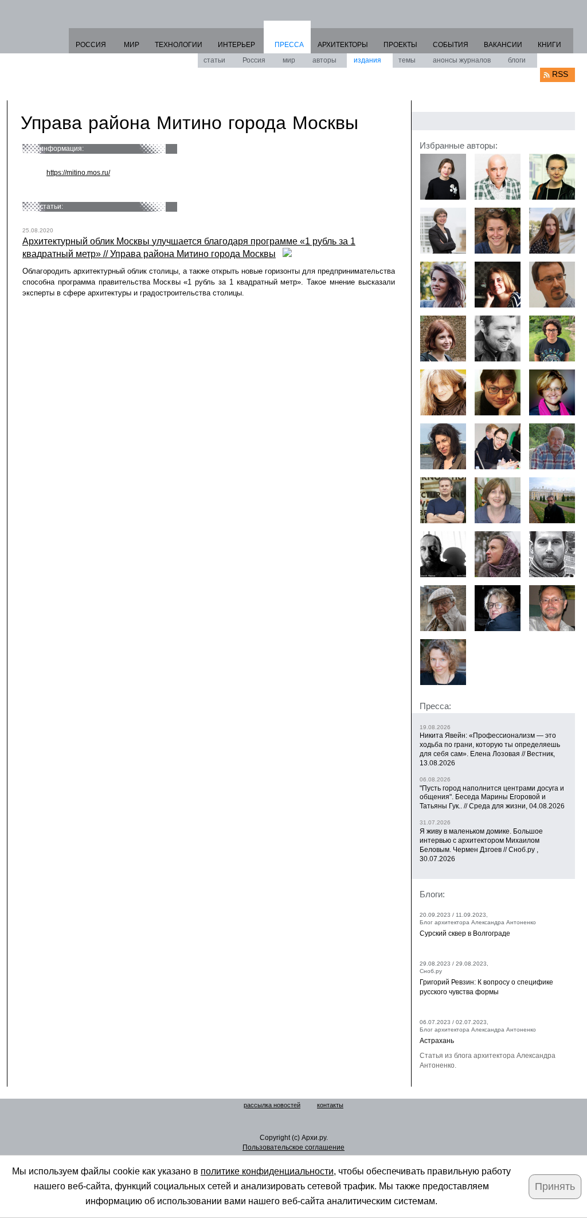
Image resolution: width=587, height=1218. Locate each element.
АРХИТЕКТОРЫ (343, 45)
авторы (324, 60)
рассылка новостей (272, 1105)
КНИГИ (549, 45)
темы (407, 60)
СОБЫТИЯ (450, 45)
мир (289, 60)
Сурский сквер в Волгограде (465, 933)
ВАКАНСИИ (503, 45)
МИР (131, 45)
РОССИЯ (91, 45)
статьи (214, 60)
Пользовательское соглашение (293, 1147)
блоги (517, 60)
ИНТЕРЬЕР (236, 45)
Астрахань (437, 1041)
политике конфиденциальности (267, 1171)
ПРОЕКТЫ (400, 45)
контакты (330, 1105)
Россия (253, 60)
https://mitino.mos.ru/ (78, 173)
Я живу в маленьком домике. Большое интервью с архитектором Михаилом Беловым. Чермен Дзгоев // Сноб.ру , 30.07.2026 (481, 845)
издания (367, 60)
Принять (555, 1186)
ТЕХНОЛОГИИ (178, 45)
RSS (560, 74)
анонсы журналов (462, 60)
